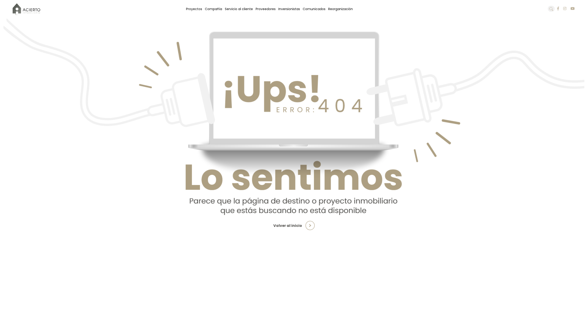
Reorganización (340, 9)
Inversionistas (289, 9)
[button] (551, 9)
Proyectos (194, 9)
